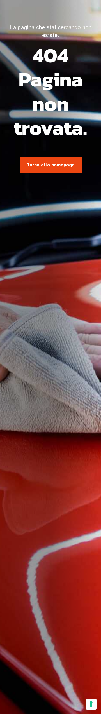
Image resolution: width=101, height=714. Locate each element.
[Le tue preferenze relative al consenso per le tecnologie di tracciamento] (91, 704)
